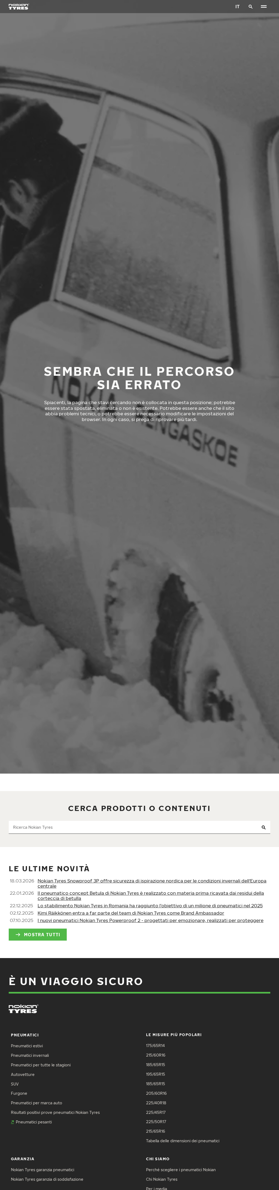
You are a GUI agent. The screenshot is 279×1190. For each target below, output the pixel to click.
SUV (15, 1084)
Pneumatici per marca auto (36, 1102)
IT (237, 6)
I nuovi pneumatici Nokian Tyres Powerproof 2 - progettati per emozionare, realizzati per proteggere (150, 920)
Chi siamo (158, 1158)
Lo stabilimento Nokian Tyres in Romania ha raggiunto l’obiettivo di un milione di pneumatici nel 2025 (150, 905)
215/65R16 (155, 1131)
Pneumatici (25, 1035)
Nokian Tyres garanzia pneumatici (42, 1169)
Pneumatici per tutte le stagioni (41, 1065)
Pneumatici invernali (30, 1055)
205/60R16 (156, 1093)
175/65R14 (155, 1045)
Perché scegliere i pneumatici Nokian (181, 1169)
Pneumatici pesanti (34, 1122)
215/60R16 (155, 1055)
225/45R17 (156, 1112)
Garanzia (22, 1158)
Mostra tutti (42, 934)
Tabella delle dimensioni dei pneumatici (182, 1140)
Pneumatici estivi (27, 1045)
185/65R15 (155, 1064)
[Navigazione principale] (263, 6)
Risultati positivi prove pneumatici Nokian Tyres (55, 1112)
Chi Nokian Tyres (161, 1179)
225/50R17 (156, 1121)
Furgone (19, 1093)
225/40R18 (156, 1102)
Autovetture (23, 1074)
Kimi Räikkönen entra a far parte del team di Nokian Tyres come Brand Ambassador (131, 913)
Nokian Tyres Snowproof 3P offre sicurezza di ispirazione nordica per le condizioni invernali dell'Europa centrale (152, 883)
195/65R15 (155, 1074)
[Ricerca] (250, 6)
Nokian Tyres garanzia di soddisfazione (47, 1179)
